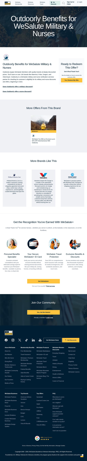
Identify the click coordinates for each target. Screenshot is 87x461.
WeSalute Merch (42, 367)
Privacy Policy (35, 445)
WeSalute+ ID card (42, 354)
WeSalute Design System (10, 425)
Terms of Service (73, 368)
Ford (38, 418)
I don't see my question (59, 430)
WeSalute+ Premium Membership (27, 359)
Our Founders (9, 379)
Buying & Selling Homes (26, 381)
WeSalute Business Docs (11, 410)
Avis (22, 406)
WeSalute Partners (10, 397)
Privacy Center (72, 365)
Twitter (19, 340)
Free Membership (26, 351)
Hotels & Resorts (58, 363)
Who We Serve (9, 358)
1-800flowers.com (42, 421)
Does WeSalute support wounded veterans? (58, 414)
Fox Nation (40, 407)
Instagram (13, 340)
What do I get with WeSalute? (58, 407)
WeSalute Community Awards (11, 371)
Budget (23, 413)
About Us (7, 351)
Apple (38, 404)
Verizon (23, 402)
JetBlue (39, 411)
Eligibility (71, 361)
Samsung (39, 414)
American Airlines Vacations (26, 398)
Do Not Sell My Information (47, 445)
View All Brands (25, 423)
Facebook (6, 340)
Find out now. (50, 286)
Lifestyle (55, 360)
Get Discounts (71, 340)
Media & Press (9, 383)
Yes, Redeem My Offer (72, 80)
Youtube (40, 340)
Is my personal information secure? (58, 426)
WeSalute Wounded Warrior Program (43, 371)
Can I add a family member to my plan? (59, 420)
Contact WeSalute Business (10, 420)
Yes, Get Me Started (43, 312)
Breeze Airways (25, 409)
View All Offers (41, 425)
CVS (22, 416)
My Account (71, 351)
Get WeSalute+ (43, 281)
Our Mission (8, 354)
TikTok (26, 340)
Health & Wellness (58, 374)
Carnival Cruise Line (43, 400)
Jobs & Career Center (27, 376)
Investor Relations (10, 415)
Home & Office (57, 377)
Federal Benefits (26, 369)
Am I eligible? (57, 402)
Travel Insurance (26, 354)
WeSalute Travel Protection (42, 362)
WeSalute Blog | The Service (43, 377)
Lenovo (23, 420)
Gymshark (40, 397)
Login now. (49, 317)
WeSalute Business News (11, 401)
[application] (82, 455)
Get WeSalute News (52, 340)
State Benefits (25, 372)
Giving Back (8, 361)
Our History (8, 376)
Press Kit (7, 406)
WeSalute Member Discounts (26, 364)
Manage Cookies (60, 445)
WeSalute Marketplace (43, 351)
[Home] (7, 3)
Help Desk (71, 358)
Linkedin (33, 340)
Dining (54, 367)
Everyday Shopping (58, 353)
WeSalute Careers (74, 372)
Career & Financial (58, 381)
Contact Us (71, 354)
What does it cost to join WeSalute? (58, 398)
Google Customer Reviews (43, 438)
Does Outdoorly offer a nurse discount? (17, 91)
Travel (54, 356)
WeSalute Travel (42, 358)
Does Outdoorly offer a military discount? (18, 86)
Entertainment (57, 370)
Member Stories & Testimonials (10, 366)
